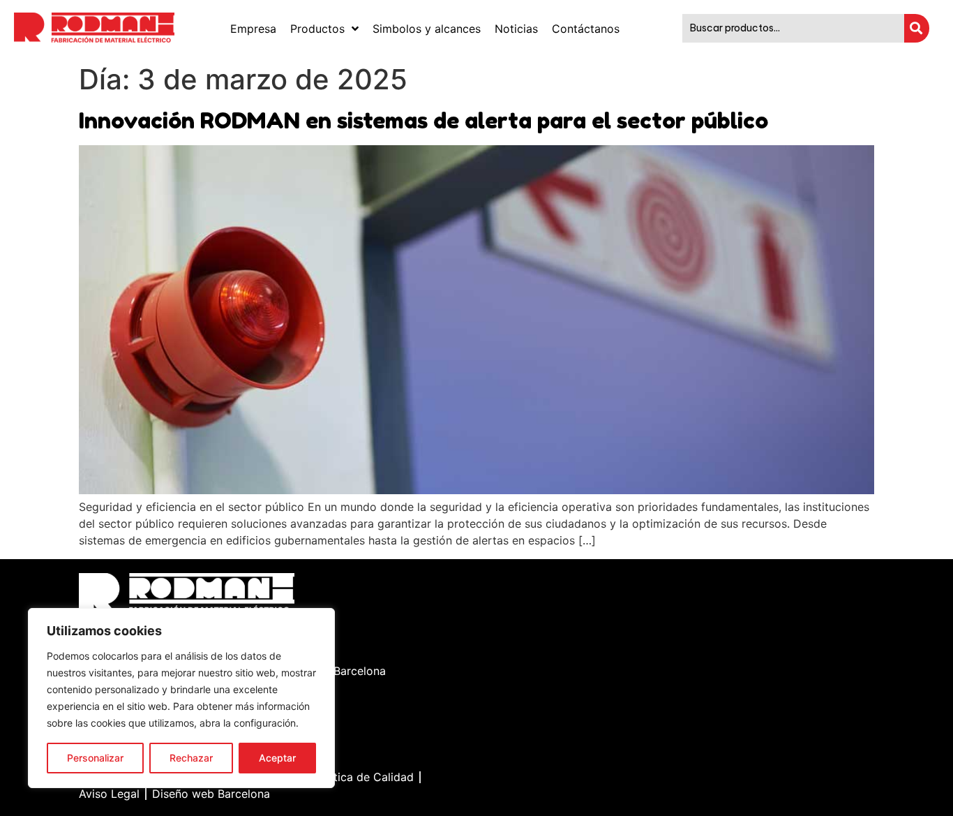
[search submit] (916, 28)
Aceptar (277, 758)
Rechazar (191, 758)
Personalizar (95, 758)
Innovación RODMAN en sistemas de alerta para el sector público (423, 120)
